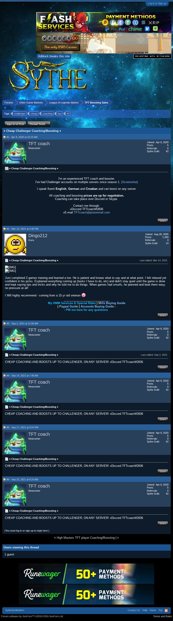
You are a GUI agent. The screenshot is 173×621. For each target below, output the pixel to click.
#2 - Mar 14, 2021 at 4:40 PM (22, 228)
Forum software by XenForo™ (32, 616)
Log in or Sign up (157, 3)
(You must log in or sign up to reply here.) (27, 530)
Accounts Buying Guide (97, 306)
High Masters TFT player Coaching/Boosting (86, 537)
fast (60, 113)
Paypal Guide (68, 306)
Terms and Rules (162, 616)
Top (160, 610)
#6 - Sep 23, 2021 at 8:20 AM (22, 479)
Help (144, 610)
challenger (19, 113)
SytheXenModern (14, 610)
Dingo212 (37, 235)
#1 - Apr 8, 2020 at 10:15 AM (22, 137)
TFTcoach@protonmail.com (92, 212)
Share (162, 220)
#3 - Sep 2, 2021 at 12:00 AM (22, 323)
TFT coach (39, 143)
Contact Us (134, 610)
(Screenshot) (129, 182)
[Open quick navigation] (168, 102)
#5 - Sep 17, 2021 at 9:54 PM (22, 427)
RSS (166, 610)
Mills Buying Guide (111, 303)
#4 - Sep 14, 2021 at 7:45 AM (22, 375)
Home (153, 610)
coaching (47, 113)
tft (68, 113)
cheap (34, 113)
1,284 (165, 237)
